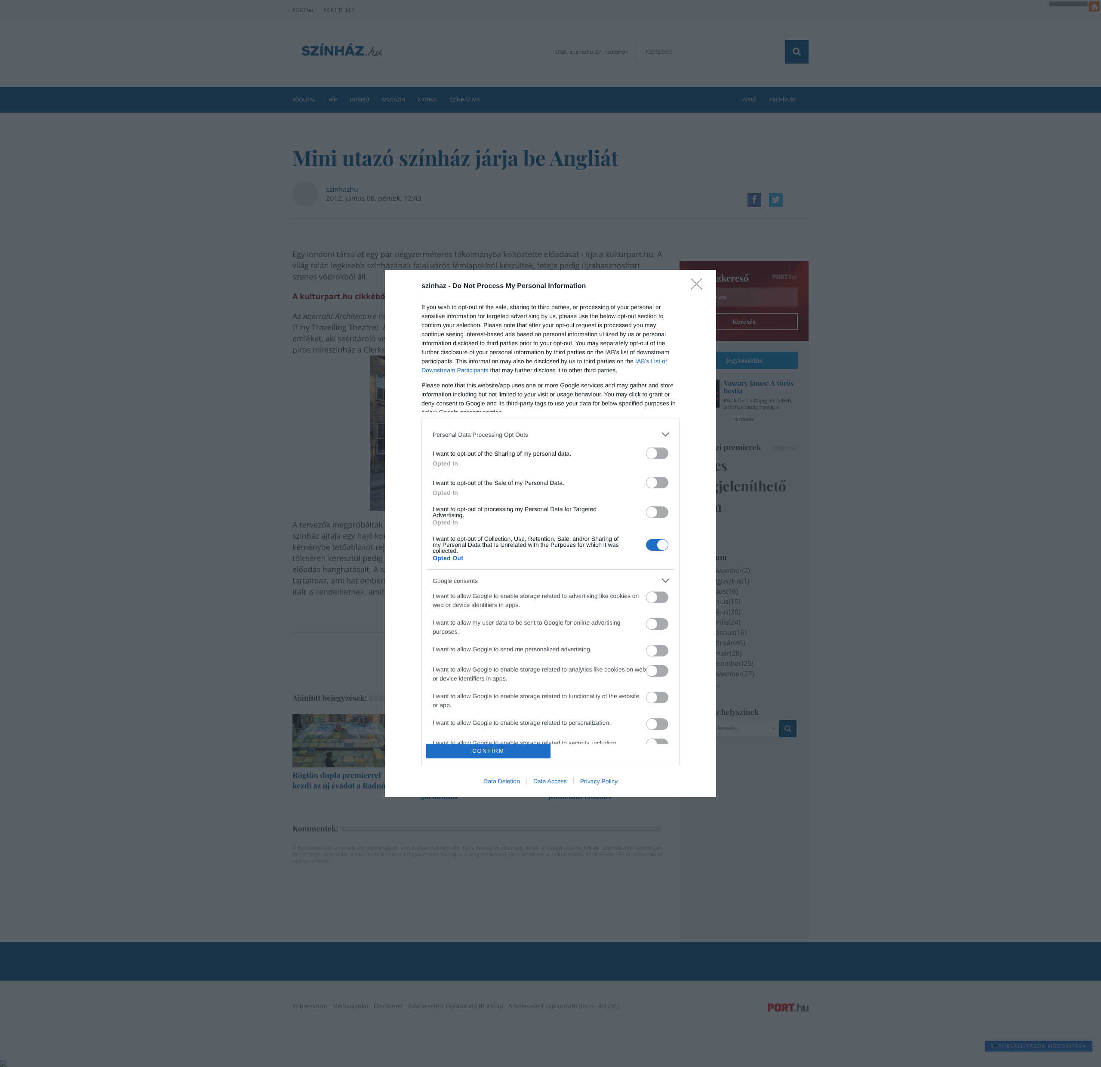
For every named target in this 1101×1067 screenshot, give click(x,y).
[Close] (699, 287)
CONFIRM (488, 751)
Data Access (550, 781)
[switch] (657, 453)
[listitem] (550, 434)
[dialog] (550, 533)
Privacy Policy (599, 781)
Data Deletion (501, 781)
